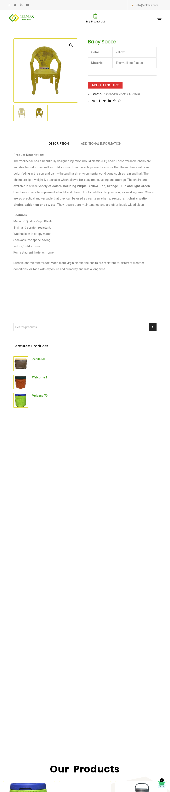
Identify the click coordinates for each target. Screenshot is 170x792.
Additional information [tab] (101, 143)
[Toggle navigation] (159, 18)
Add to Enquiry (105, 85)
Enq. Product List (95, 21)
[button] (71, 45)
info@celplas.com (147, 5)
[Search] (153, 327)
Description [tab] (59, 143)
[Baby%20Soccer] (99, 100)
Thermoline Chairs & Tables (121, 93)
